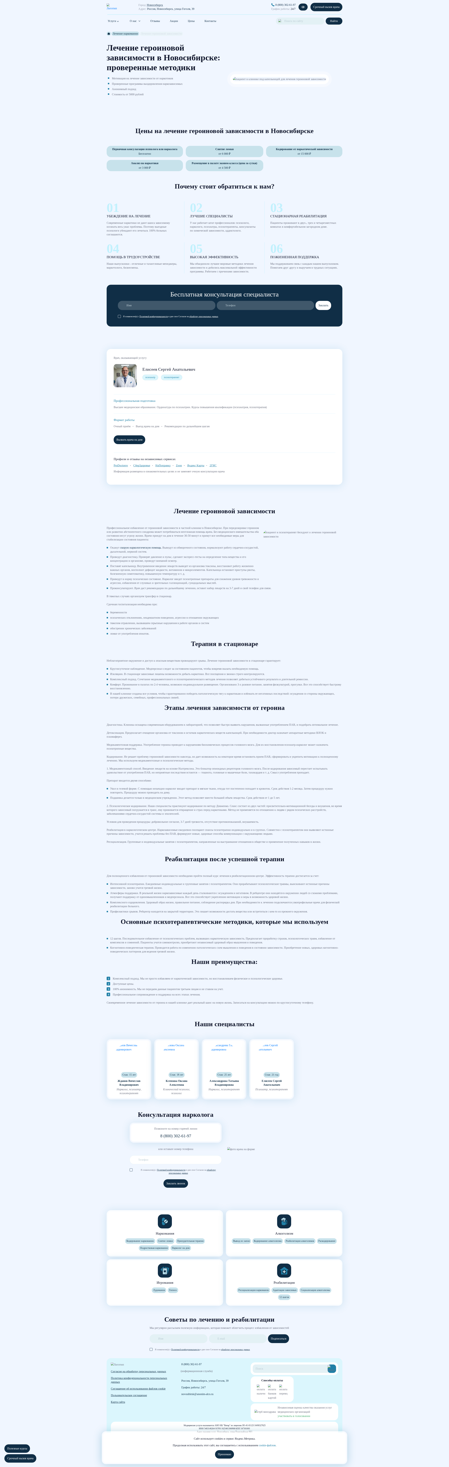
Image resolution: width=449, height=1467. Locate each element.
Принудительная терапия (190, 1241)
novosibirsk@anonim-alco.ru (197, 1394)
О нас (133, 20)
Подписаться (278, 1338)
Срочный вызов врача (326, 6)
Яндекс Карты (195, 465)
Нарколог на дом (181, 1248)
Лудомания (159, 1290)
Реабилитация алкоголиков (300, 1241)
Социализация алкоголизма (315, 1290)
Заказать (323, 305)
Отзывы (155, 20)
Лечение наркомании (125, 33)
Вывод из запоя (241, 1241)
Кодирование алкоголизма (268, 1241)
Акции (174, 20)
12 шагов (284, 1297)
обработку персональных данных (203, 316)
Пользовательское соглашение (129, 1395)
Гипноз (173, 1290)
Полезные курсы (17, 1448)
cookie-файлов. (267, 1445)
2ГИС (213, 465)
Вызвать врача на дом (129, 439)
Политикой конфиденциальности (153, 316)
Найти (334, 20)
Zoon (179, 465)
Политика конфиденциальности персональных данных (139, 1380)
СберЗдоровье (141, 465)
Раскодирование (326, 1241)
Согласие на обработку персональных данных (138, 1371)
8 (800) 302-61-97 (285, 4)
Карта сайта (118, 1401)
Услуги (112, 20)
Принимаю (224, 1454)
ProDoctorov (121, 465)
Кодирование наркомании (140, 1241)
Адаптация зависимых (285, 1290)
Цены (191, 20)
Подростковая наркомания (154, 1248)
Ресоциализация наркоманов (253, 1290)
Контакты (210, 20)
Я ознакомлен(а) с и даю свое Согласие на (170, 316)
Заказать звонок (175, 1183)
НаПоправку (163, 465)
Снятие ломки (165, 1241)
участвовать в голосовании (294, 1416)
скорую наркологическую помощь (140, 547)
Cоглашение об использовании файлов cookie (138, 1388)
